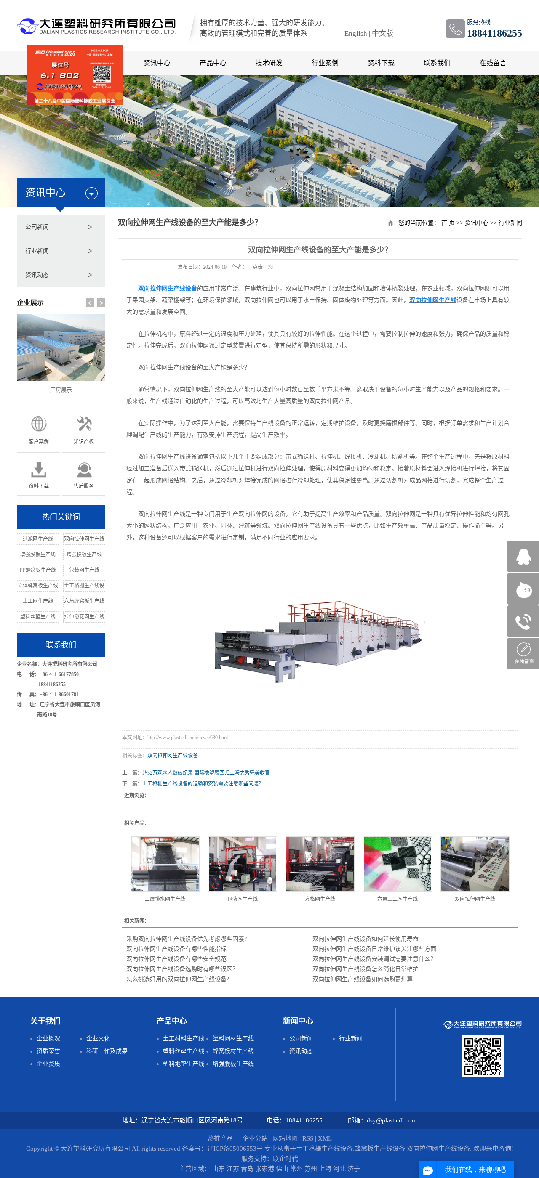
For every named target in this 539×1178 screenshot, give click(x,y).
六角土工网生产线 (397, 899)
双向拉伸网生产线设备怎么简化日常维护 (365, 969)
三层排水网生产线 (165, 899)
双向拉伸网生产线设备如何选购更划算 (362, 979)
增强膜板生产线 (38, 554)
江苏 (234, 1168)
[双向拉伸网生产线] (475, 864)
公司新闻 (37, 227)
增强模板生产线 (84, 554)
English (355, 33)
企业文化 (98, 1038)
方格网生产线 (320, 899)
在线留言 (493, 62)
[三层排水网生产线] (165, 864)
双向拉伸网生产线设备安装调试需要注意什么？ (374, 959)
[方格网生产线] (320, 864)
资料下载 (381, 62)
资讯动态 (37, 275)
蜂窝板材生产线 (233, 1051)
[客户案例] (38, 429)
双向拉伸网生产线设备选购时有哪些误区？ (182, 969)
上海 (326, 1168)
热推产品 (220, 1138)
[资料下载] (38, 473)
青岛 (248, 1168)
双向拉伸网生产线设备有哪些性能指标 (176, 949)
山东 (219, 1168)
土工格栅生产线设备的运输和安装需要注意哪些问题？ (203, 784)
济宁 (353, 1168)
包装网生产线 (84, 570)
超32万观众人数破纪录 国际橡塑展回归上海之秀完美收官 (206, 773)
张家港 (265, 1168)
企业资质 (48, 1064)
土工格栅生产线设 (84, 586)
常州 (297, 1168)
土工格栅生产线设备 (324, 1148)
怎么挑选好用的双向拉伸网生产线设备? (177, 979)
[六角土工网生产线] (397, 864)
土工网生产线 (38, 601)
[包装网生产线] (242, 864)
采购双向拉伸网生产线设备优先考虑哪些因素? (186, 939)
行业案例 (325, 62)
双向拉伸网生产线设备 (172, 756)
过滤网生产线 (38, 539)
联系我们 (437, 62)
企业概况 (48, 1038)
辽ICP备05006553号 (235, 1148)
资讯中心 (476, 223)
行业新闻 (37, 251)
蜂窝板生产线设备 (380, 1148)
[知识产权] (83, 429)
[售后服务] (83, 473)
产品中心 (213, 62)
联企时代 (285, 1158)
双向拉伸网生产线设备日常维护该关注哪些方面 (374, 949)
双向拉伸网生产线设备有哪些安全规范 (176, 959)
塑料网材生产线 (233, 1038)
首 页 (448, 223)
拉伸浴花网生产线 (84, 617)
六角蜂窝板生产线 (84, 601)
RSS (307, 1138)
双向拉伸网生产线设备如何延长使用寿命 (365, 939)
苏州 (311, 1168)
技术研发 (269, 62)
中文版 (382, 33)
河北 (340, 1168)
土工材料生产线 (183, 1038)
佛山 (283, 1168)
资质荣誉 (48, 1051)
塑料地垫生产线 (183, 1064)
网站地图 (285, 1138)
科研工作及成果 (107, 1051)
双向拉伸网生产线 (84, 539)
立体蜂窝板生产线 (38, 586)
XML (325, 1138)
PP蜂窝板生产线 (38, 570)
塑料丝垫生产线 (38, 617)
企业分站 (255, 1138)
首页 (45, 62)
